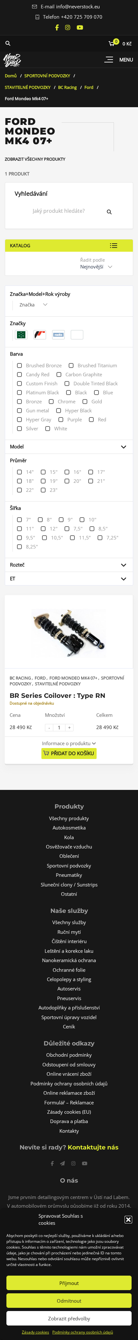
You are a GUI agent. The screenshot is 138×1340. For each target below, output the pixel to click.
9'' (70, 519)
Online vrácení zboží (69, 1074)
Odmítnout (69, 1301)
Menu (126, 59)
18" (30, 481)
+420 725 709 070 (81, 17)
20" (77, 481)
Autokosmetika (69, 827)
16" (77, 472)
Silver (32, 428)
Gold (96, 401)
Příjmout (69, 1283)
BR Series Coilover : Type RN (57, 695)
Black (81, 392)
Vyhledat (114, 212)
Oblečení (69, 856)
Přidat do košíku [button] (72, 753)
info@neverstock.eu (78, 6)
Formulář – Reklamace (69, 1102)
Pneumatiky (69, 875)
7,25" (112, 537)
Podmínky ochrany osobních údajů (82, 1332)
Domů (11, 76)
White (60, 428)
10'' (92, 519)
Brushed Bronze (44, 365)
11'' (30, 528)
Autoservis (69, 988)
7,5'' (77, 528)
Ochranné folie (69, 970)
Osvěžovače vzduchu (69, 846)
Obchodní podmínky (69, 1055)
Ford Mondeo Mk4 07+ (73, 678)
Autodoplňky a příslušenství (69, 1007)
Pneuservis (69, 998)
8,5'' (103, 528)
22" (30, 490)
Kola (69, 837)
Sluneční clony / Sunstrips (69, 884)
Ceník (69, 1026)
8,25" (32, 546)
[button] (128, 1219)
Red (102, 419)
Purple (74, 419)
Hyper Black (78, 410)
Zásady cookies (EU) (69, 1112)
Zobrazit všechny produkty (35, 159)
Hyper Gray (38, 419)
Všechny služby (69, 922)
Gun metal (37, 410)
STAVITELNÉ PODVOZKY (27, 87)
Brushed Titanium (97, 365)
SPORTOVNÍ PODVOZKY (47, 76)
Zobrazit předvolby (69, 1318)
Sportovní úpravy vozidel (69, 1017)
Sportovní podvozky (69, 865)
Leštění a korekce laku (69, 951)
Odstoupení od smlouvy (69, 1064)
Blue (108, 392)
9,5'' (30, 537)
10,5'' (57, 537)
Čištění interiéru (69, 941)
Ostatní (69, 894)
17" (101, 472)
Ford (88, 87)
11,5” (85, 537)
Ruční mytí (69, 932)
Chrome (66, 401)
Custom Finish (41, 383)
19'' (53, 481)
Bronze (34, 401)
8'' (49, 519)
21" (101, 481)
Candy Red (37, 374)
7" (28, 519)
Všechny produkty (69, 818)
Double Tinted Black (95, 383)
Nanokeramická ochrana (69, 960)
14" (30, 472)
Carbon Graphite (83, 374)
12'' (53, 528)
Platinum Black (42, 392)
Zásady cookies (35, 1332)
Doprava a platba (69, 1121)
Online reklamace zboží (69, 1093)
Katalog (20, 245)
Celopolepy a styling (69, 979)
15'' (53, 472)
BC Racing (67, 87)
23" (53, 490)
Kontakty (69, 1131)
